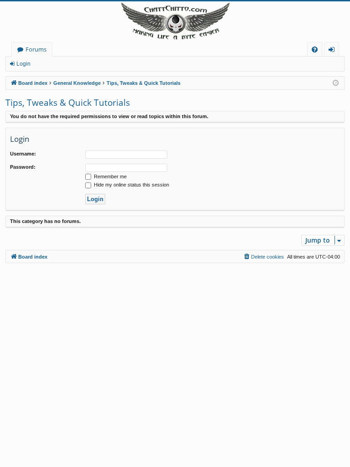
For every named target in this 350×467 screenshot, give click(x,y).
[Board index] (175, 21)
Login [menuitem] (333, 51)
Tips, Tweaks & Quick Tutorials (67, 103)
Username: (23, 153)
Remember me (110, 176)
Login (23, 64)
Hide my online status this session (131, 184)
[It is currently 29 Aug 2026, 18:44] (336, 83)
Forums (36, 49)
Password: (23, 167)
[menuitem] (315, 49)
